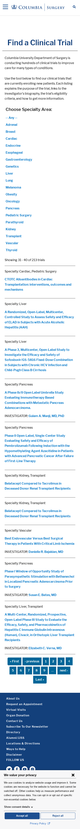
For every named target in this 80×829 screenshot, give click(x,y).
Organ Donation (17, 715)
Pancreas (12, 208)
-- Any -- (11, 118)
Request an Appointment (24, 704)
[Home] (38, 7)
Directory (13, 732)
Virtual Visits (16, 709)
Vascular (12, 243)
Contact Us (14, 721)
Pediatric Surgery (19, 215)
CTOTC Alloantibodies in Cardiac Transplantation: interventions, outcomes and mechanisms (38, 284)
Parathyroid (14, 222)
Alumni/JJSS (15, 737)
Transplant (14, 236)
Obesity (11, 194)
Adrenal (11, 125)
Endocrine (13, 145)
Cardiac (11, 138)
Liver (9, 173)
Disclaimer (14, 754)
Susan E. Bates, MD (43, 595)
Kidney (11, 229)
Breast (11, 132)
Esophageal (14, 152)
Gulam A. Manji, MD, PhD (46, 416)
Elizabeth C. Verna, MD (45, 648)
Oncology (13, 201)
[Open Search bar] (74, 7)
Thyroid (11, 250)
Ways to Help (15, 749)
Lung (9, 180)
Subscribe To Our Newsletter (27, 726)
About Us (13, 698)
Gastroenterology (19, 159)
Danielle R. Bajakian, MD (46, 552)
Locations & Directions (23, 743)
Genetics (12, 166)
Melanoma (13, 187)
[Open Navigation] (5, 7)
